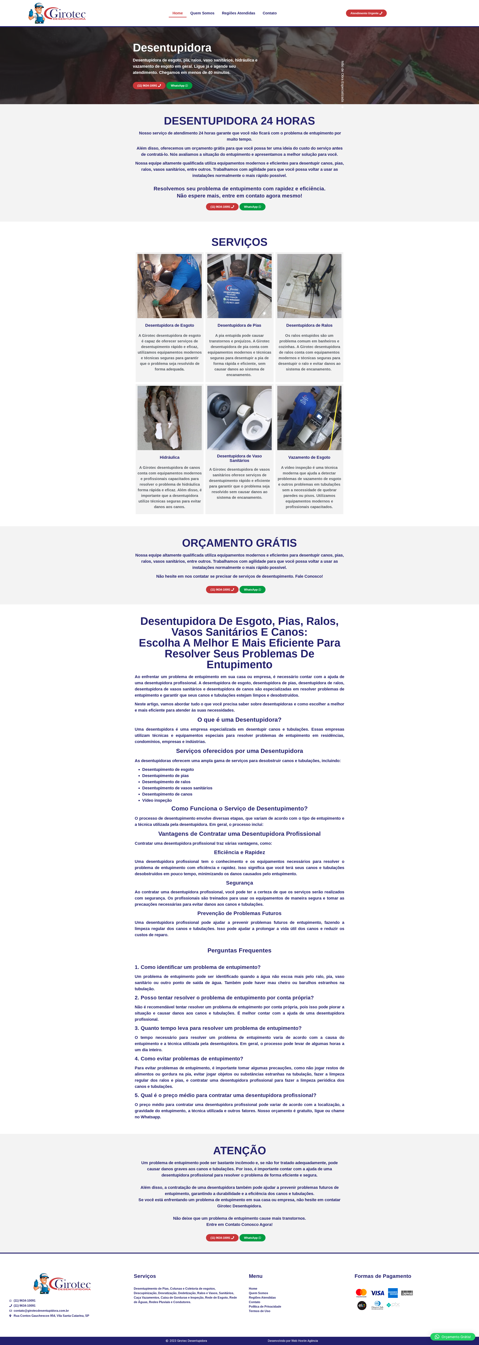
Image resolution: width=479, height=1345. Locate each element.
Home (178, 13)
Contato (270, 13)
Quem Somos (202, 13)
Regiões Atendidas (238, 13)
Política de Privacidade (265, 1306)
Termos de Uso (259, 1311)
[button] (452, 1337)
